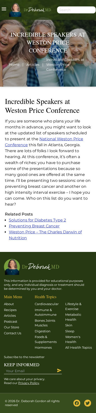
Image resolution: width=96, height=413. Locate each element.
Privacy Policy (28, 383)
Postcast (10, 321)
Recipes (10, 310)
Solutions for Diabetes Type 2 (37, 220)
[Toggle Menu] (4, 10)
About (9, 304)
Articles (10, 315)
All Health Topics (78, 347)
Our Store (11, 327)
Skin (68, 325)
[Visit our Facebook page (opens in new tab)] (76, 403)
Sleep (69, 331)
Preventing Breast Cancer (34, 226)
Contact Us (12, 333)
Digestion (42, 331)
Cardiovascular (47, 304)
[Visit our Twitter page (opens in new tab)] (87, 403)
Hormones (43, 347)
